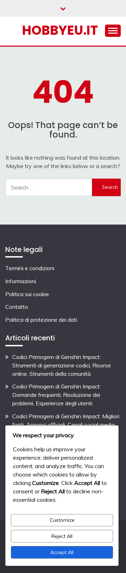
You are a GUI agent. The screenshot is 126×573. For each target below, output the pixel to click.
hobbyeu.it (60, 30)
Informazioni (20, 281)
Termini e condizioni (29, 268)
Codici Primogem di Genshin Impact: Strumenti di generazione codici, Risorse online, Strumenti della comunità (61, 365)
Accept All (62, 552)
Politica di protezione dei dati (41, 319)
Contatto (16, 306)
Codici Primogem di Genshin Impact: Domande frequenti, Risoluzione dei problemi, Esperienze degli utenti (56, 395)
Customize (62, 520)
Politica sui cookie (27, 294)
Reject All (61, 536)
